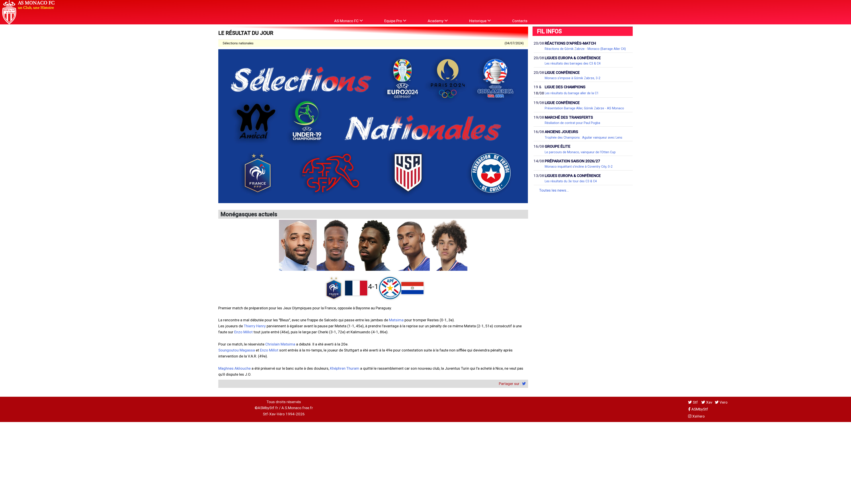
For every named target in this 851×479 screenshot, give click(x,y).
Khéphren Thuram (344, 368)
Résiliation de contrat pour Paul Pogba (572, 123)
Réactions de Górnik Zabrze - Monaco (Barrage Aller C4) (585, 49)
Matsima (396, 320)
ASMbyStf (699, 409)
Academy (436, 21)
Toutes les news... (554, 190)
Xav (708, 402)
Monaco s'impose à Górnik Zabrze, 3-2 (572, 78)
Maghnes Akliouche (234, 368)
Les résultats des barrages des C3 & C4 (573, 63)
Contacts (519, 21)
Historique (478, 21)
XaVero (698, 416)
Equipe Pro (393, 21)
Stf (695, 402)
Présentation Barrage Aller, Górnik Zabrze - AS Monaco (584, 108)
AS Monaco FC (346, 21)
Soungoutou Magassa (236, 350)
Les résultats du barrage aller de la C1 (572, 93)
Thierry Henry (255, 326)
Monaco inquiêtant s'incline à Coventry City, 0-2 (579, 166)
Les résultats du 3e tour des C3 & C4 (571, 181)
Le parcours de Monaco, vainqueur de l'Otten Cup (580, 152)
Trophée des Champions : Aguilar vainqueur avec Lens (583, 137)
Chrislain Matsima (280, 344)
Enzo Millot (243, 332)
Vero (723, 402)
